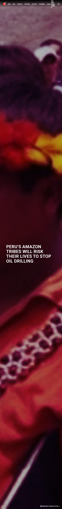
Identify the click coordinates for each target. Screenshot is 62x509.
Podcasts (19, 4)
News (9, 4)
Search (49, 4)
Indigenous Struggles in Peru (50, 506)
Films (13, 4)
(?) (51, 7)
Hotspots (34, 4)
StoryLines (27, 4)
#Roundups (42, 4)
